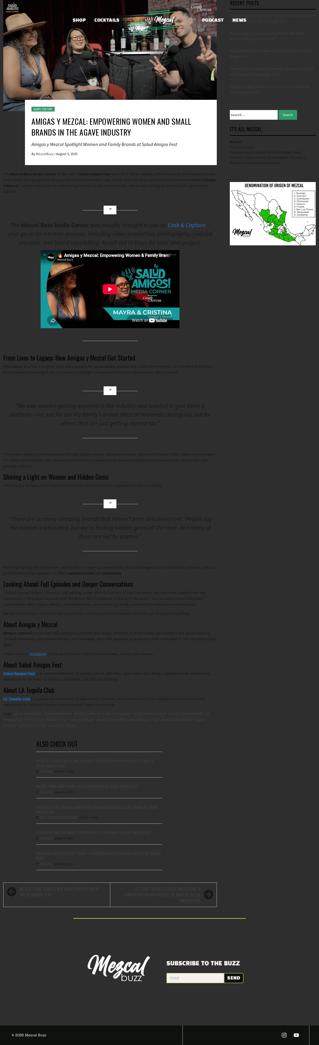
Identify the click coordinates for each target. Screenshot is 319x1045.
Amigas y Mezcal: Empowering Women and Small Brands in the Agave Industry (267, 36)
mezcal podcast (81, 719)
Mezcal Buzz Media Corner (46, 719)
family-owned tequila (186, 713)
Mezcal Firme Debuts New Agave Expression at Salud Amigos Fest (87, 786)
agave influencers (58, 713)
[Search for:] (254, 115)
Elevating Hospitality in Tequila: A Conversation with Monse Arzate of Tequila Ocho (98, 856)
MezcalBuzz (45, 154)
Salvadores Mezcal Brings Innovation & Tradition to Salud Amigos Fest (93, 832)
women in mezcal (32, 725)
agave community (27, 713)
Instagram (38, 653)
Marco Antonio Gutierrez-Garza (58, 817)
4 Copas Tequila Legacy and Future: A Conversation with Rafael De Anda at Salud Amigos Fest (95, 763)
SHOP (79, 20)
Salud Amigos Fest (144, 719)
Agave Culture (43, 109)
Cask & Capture (187, 225)
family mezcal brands (150, 713)
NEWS (239, 20)
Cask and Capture (116, 713)
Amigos (20, 673)
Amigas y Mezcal (87, 713)
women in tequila (62, 725)
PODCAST (213, 20)
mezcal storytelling (111, 719)
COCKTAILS (107, 20)
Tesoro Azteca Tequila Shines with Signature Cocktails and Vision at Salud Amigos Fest (96, 810)
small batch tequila (176, 719)
